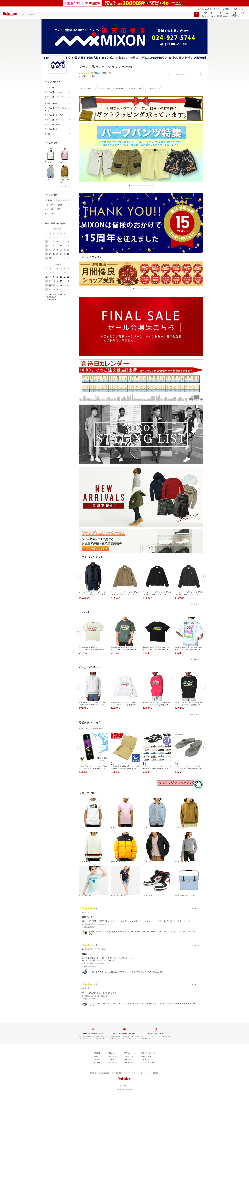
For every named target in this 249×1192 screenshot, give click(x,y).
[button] (240, 9)
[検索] (196, 14)
